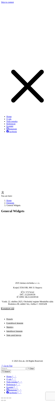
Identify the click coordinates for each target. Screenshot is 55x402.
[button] (27, 112)
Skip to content (7, 2)
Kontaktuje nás (7, 308)
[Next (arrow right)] (5, 400)
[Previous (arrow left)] (2, 400)
